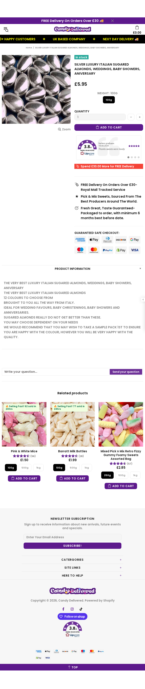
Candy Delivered (72, 29)
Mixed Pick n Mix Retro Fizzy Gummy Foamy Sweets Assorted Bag (121, 455)
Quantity (81, 111)
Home (29, 47)
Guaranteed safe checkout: (96, 233)
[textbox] (56, 371)
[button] (72, 630)
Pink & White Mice (24, 451)
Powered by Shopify (100, 600)
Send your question (126, 372)
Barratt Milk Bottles (72, 451)
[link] (109, 148)
